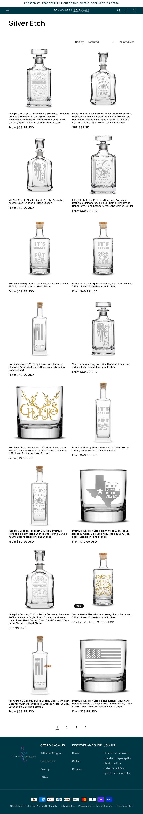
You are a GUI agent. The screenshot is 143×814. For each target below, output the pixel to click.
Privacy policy (85, 806)
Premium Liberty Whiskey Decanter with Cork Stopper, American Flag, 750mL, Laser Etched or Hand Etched (37, 367)
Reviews (77, 769)
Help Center (47, 761)
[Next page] (85, 727)
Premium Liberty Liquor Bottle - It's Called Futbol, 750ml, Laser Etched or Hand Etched (101, 449)
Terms (44, 777)
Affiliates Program (51, 753)
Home (75, 753)
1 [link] (57, 727)
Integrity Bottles (27, 806)
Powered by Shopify (47, 806)
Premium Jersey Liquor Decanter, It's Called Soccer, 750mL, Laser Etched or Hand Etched (102, 285)
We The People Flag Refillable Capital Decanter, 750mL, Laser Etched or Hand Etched (36, 202)
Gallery (76, 761)
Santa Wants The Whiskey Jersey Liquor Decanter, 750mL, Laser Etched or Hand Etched (101, 616)
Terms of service (104, 806)
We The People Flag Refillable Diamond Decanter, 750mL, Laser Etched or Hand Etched (101, 365)
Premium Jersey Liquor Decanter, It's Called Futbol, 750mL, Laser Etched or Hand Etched (39, 285)
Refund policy (68, 806)
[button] (7, 10)
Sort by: (80, 41)
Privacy (45, 769)
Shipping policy (125, 806)
